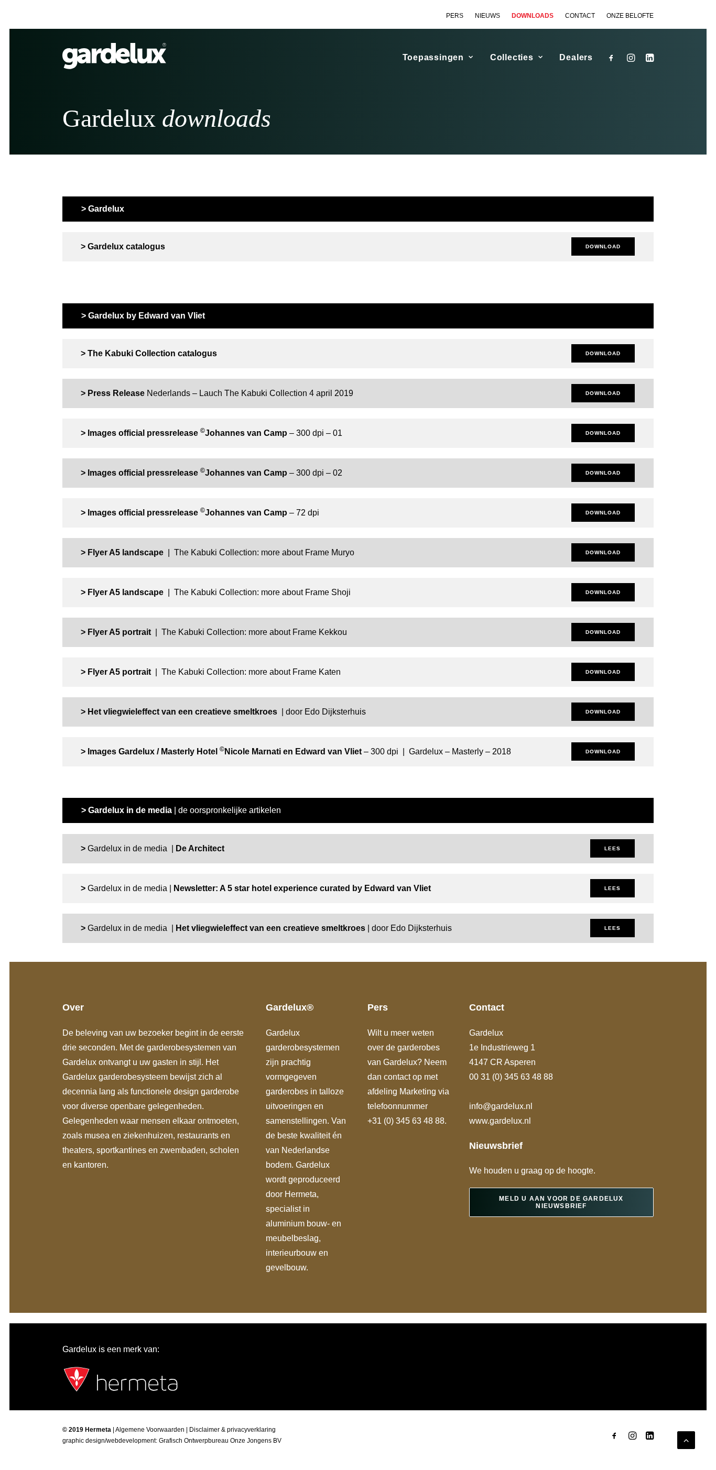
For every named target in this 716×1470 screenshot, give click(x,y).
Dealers (576, 57)
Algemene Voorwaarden (150, 1429)
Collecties (512, 57)
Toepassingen (433, 57)
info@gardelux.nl (501, 1106)
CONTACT (580, 15)
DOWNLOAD (603, 246)
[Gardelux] (114, 56)
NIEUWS (487, 15)
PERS (454, 15)
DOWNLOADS (533, 15)
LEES (612, 848)
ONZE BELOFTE (630, 15)
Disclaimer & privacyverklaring (232, 1429)
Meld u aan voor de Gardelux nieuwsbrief (562, 1202)
